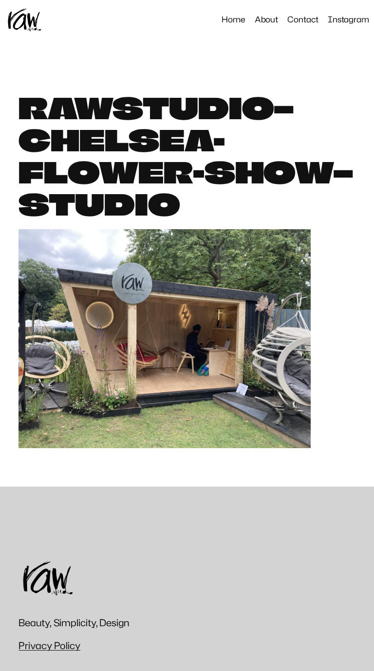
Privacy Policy (49, 645)
